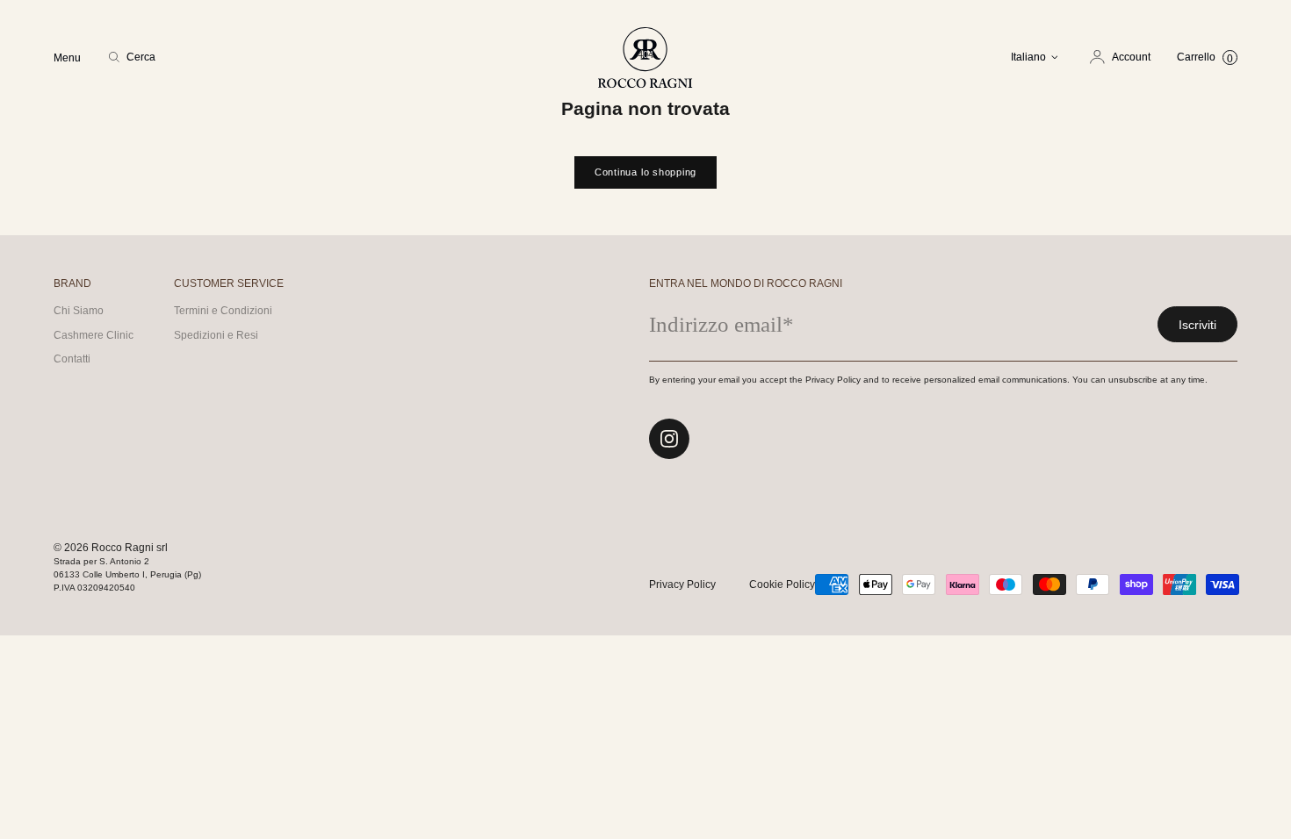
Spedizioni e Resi (216, 335)
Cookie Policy (782, 584)
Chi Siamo (79, 311)
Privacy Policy (682, 584)
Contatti (72, 359)
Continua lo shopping (645, 172)
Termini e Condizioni (223, 311)
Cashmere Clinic (93, 335)
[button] (132, 57)
